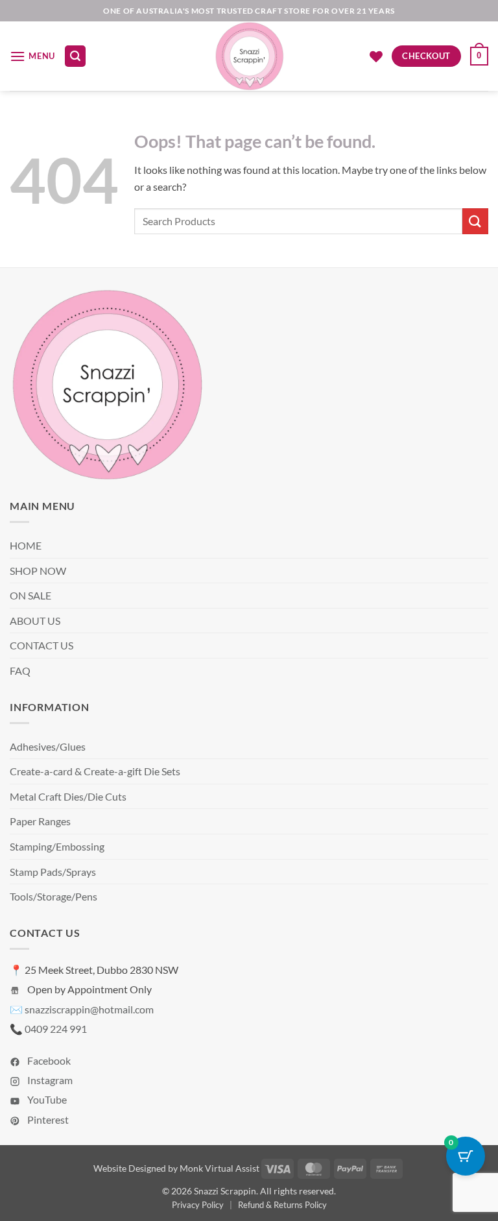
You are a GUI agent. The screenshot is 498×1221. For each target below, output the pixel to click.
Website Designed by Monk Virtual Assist (176, 1168)
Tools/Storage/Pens (53, 896)
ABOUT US (35, 620)
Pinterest (47, 1119)
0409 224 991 (56, 1028)
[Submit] (475, 221)
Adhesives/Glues (48, 746)
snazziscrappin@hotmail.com (89, 1009)
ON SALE (30, 595)
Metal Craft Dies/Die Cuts (68, 796)
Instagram (49, 1080)
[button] (32, 56)
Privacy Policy (198, 1205)
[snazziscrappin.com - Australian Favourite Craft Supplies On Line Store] (249, 56)
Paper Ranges (40, 821)
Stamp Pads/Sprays (53, 871)
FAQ (20, 670)
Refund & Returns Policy (282, 1205)
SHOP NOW (38, 570)
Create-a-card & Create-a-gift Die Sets (95, 771)
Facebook (48, 1060)
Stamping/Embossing (57, 846)
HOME (26, 545)
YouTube (46, 1099)
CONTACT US (41, 645)
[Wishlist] (376, 56)
